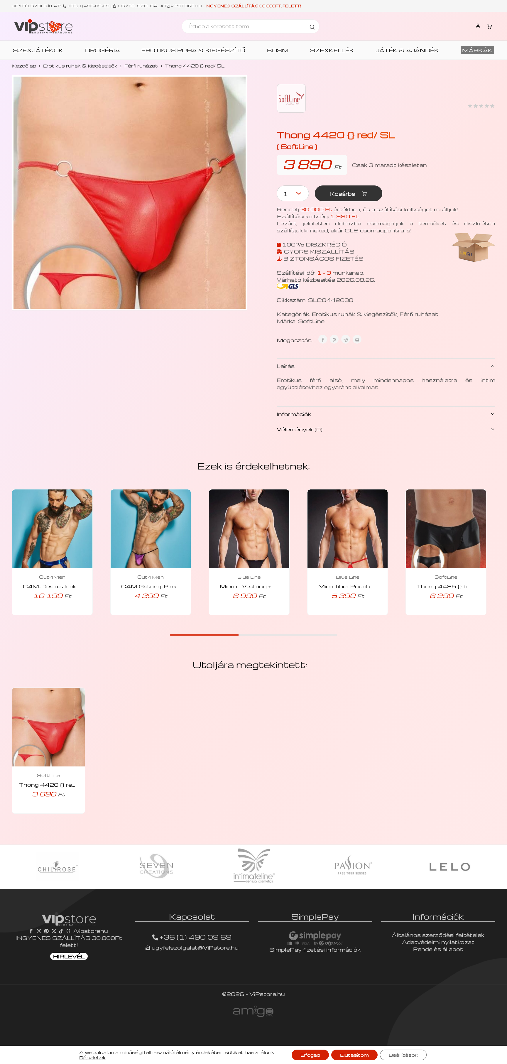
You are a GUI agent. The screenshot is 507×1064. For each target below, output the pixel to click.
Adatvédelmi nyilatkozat (438, 941)
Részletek (92, 1057)
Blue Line (249, 577)
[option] (57, 867)
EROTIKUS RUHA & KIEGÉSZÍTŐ (193, 50)
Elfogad (310, 1055)
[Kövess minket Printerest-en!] (46, 930)
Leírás (286, 365)
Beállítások (403, 1055)
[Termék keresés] (312, 26)
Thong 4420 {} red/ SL (53, 784)
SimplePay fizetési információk (315, 949)
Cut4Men (52, 577)
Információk (294, 414)
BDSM (277, 50)
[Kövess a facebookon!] (32, 930)
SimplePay (315, 916)
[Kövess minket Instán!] (39, 930)
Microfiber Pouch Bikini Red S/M (367, 586)
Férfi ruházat (141, 66)
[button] (44, 613)
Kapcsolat (192, 916)
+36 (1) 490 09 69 (195, 937)
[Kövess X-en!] (54, 930)
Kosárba (343, 193)
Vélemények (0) (299, 429)
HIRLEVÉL (69, 956)
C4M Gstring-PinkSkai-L (158, 586)
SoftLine (311, 320)
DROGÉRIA (102, 50)
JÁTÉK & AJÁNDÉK (407, 50)
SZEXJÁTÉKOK (38, 50)
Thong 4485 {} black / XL (455, 586)
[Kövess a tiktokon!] (61, 930)
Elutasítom (354, 1055)
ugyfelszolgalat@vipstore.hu (160, 6)
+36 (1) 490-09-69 (89, 6)
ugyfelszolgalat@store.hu (194, 947)
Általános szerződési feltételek (438, 934)
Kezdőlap (24, 66)
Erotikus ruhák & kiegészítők (80, 66)
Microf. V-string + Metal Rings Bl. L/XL (277, 586)
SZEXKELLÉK (332, 50)
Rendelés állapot (438, 948)
